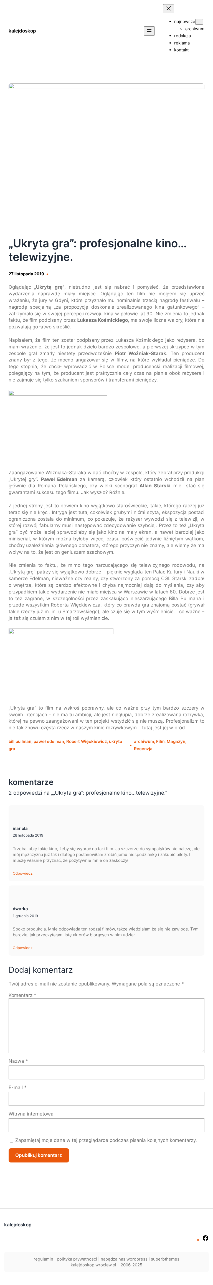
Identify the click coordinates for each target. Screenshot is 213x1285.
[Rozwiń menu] (149, 31)
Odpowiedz (22, 873)
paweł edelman (49, 741)
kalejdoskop (22, 31)
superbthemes (165, 1259)
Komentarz (22, 995)
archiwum (144, 741)
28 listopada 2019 (28, 835)
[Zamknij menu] (168, 8)
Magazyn (176, 741)
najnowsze (184, 21)
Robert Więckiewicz (86, 741)
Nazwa (18, 1061)
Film (160, 741)
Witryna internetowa (31, 1114)
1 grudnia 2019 (25, 916)
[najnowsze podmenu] (199, 22)
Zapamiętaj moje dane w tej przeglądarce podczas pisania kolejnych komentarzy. (106, 1140)
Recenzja (143, 748)
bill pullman (20, 741)
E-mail (18, 1087)
